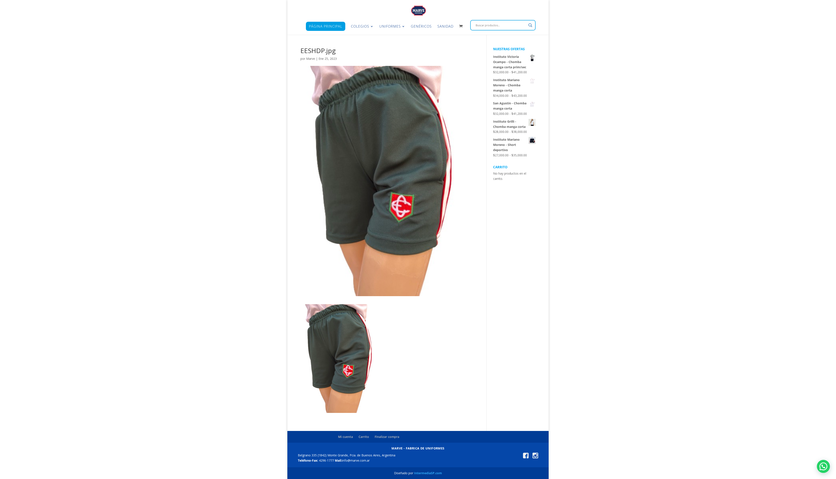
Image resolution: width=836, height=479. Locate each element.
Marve (310, 59)
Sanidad (445, 27)
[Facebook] (526, 457)
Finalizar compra (387, 437)
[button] (823, 466)
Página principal (325, 26)
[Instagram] (535, 457)
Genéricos (421, 27)
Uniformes (390, 27)
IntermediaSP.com (428, 473)
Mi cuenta (345, 437)
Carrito (364, 437)
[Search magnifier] (530, 25)
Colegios (360, 27)
